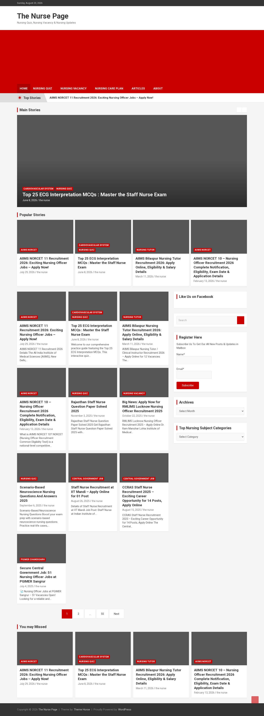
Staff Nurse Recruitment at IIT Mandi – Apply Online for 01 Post (92, 491)
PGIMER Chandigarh (33, 559)
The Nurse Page (42, 16)
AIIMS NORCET (29, 250)
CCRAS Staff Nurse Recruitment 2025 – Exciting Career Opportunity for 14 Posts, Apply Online (142, 496)
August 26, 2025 (80, 501)
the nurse (47, 200)
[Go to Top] (255, 699)
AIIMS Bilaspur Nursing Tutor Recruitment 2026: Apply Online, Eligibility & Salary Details (122, 195)
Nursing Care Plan (109, 88)
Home (24, 88)
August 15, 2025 (131, 509)
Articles (138, 88)
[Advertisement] (132, 57)
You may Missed (33, 627)
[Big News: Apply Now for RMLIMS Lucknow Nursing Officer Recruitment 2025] (144, 382)
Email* (180, 369)
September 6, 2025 (30, 505)
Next (116, 613)
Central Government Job (87, 478)
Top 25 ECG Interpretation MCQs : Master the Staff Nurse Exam (102, 262)
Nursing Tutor (32, 188)
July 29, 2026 (27, 272)
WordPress (124, 709)
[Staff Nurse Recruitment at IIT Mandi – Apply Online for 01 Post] (92, 467)
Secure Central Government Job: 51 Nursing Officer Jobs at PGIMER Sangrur (38, 574)
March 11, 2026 (31, 200)
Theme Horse (82, 709)
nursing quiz (86, 250)
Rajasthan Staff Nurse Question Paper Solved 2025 (89, 406)
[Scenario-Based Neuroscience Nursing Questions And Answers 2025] (41, 467)
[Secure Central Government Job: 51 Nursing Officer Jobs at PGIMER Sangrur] (41, 548)
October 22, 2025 (132, 415)
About (158, 88)
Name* (181, 354)
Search (240, 320)
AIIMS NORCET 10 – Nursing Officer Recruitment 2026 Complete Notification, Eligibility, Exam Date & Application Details (216, 267)
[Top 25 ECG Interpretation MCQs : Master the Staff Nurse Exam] (92, 306)
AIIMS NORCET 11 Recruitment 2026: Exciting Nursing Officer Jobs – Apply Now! (101, 97)
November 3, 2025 (81, 415)
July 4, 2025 (26, 586)
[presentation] (239, 109)
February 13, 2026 (204, 281)
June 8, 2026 (85, 272)
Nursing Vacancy (74, 88)
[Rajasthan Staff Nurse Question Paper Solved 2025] (92, 382)
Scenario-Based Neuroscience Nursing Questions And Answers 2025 (38, 494)
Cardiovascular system (94, 245)
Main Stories (30, 110)
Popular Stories (32, 215)
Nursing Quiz (42, 88)
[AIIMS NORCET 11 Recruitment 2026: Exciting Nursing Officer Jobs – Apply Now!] (41, 306)
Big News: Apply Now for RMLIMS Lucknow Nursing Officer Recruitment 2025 (142, 406)
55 (102, 613)
